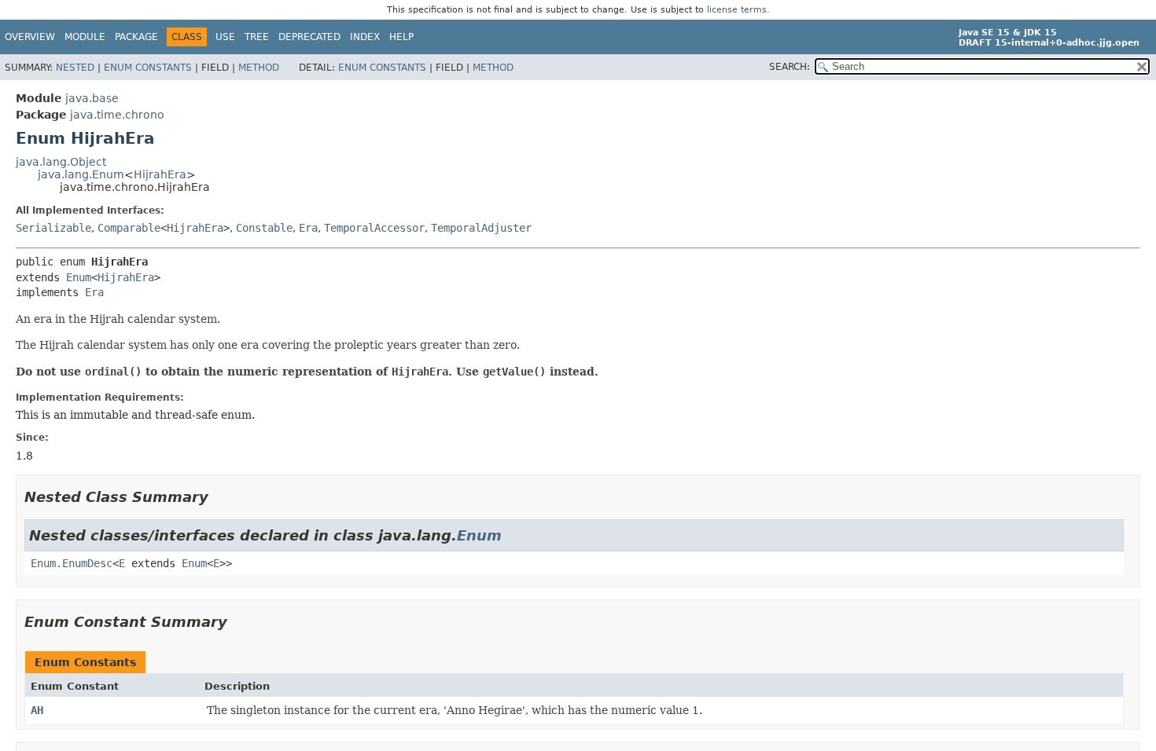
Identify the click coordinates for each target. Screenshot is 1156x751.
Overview (30, 36)
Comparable (129, 228)
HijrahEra (160, 174)
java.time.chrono (117, 114)
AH (37, 710)
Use (225, 36)
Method (258, 67)
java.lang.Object (61, 162)
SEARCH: (789, 66)
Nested (75, 67)
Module (84, 36)
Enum (78, 277)
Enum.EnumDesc (71, 563)
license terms (737, 10)
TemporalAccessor (374, 228)
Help (401, 36)
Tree (257, 36)
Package (136, 36)
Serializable (53, 228)
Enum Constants (148, 67)
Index (365, 36)
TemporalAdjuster (481, 228)
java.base (92, 98)
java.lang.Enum (81, 174)
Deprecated (309, 36)
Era (308, 228)
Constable (264, 228)
